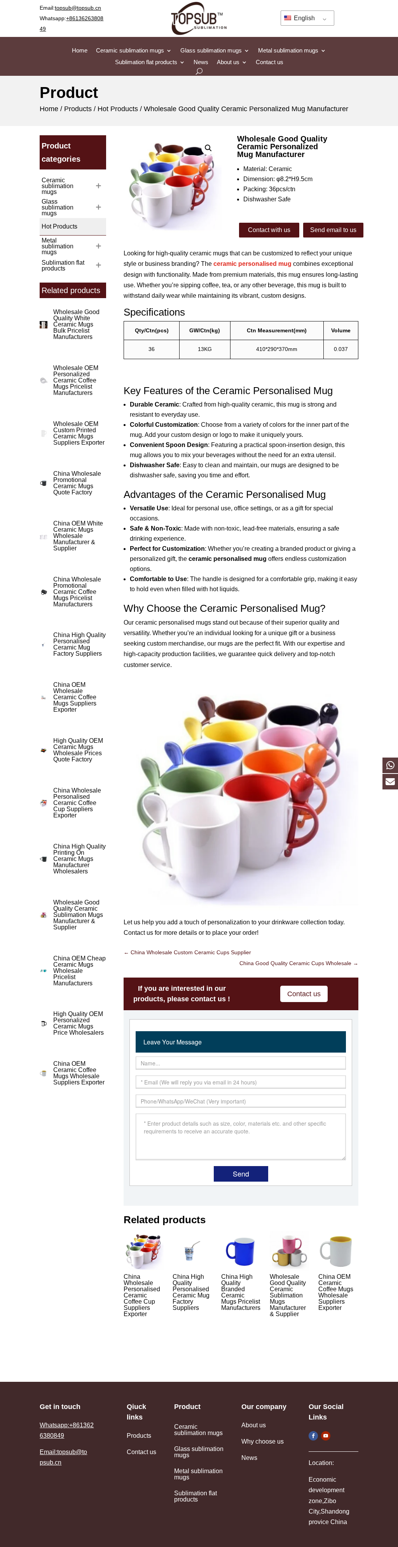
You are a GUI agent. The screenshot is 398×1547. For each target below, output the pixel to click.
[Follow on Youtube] (325, 1435)
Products (78, 109)
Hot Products (118, 109)
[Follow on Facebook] (313, 1435)
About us (228, 62)
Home (79, 51)
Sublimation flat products (146, 62)
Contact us (269, 62)
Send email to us (333, 230)
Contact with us (269, 230)
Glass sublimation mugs (211, 51)
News (201, 62)
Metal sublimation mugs (288, 51)
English (303, 18)
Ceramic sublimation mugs (130, 51)
